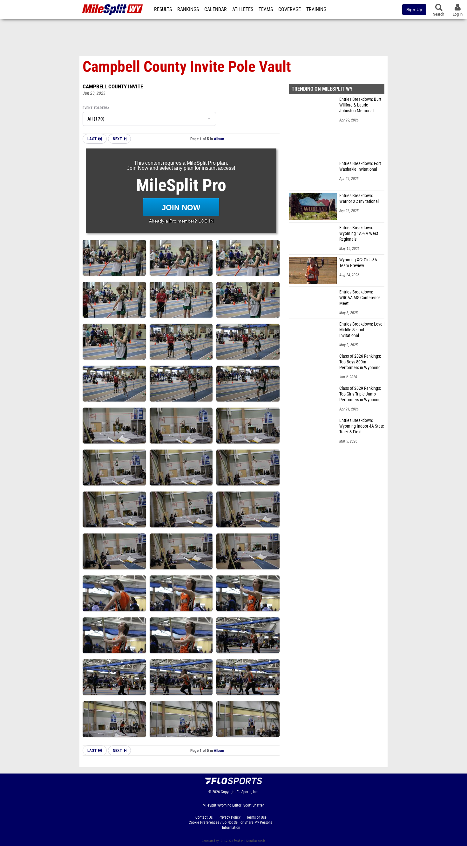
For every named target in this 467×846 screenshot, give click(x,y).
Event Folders (95, 108)
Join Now (181, 207)
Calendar (215, 9)
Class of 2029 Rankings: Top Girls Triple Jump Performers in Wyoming (360, 394)
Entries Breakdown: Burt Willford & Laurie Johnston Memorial (360, 105)
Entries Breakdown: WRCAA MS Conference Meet (360, 297)
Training (316, 9)
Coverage (289, 9)
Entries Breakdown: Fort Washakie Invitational (360, 166)
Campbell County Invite (113, 86)
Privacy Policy (229, 817)
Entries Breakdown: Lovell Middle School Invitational (361, 329)
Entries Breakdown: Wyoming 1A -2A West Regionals (358, 233)
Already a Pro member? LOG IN (181, 221)
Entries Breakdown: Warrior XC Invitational (359, 198)
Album (219, 138)
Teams (266, 9)
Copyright (228, 792)
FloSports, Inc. (248, 792)
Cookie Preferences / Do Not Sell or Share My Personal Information (231, 825)
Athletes (242, 9)
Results (163, 9)
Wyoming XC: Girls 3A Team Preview (358, 262)
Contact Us (204, 817)
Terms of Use (257, 817)
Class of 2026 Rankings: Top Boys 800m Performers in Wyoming (360, 362)
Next (117, 138)
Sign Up (414, 9)
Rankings (188, 9)
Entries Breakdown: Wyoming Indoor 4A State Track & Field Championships (361, 426)
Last (92, 138)
